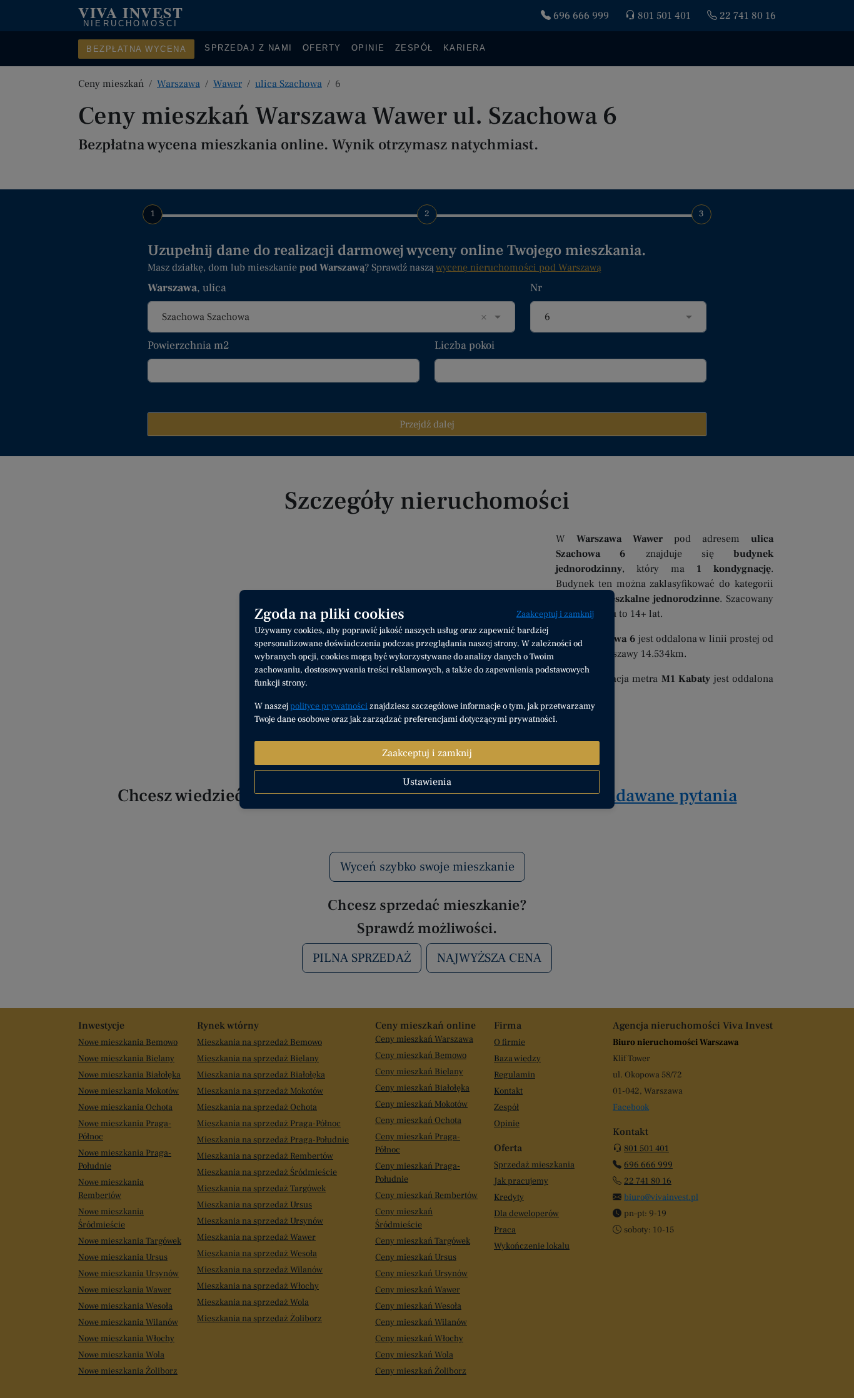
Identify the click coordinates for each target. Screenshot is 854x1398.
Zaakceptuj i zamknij (555, 614)
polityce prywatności (329, 706)
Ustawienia (427, 782)
